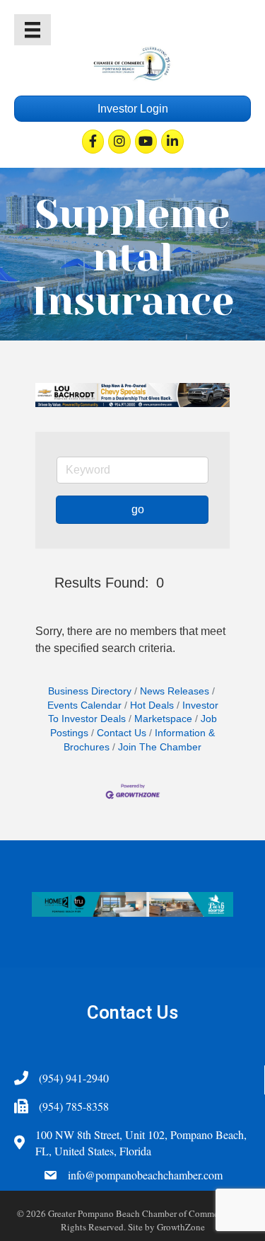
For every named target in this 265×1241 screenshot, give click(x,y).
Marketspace (163, 719)
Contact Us (121, 733)
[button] (42, 582)
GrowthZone (181, 1226)
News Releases (174, 691)
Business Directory (89, 691)
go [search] (137, 509)
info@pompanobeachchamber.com (145, 1174)
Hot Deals (152, 705)
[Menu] (32, 29)
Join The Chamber (159, 747)
